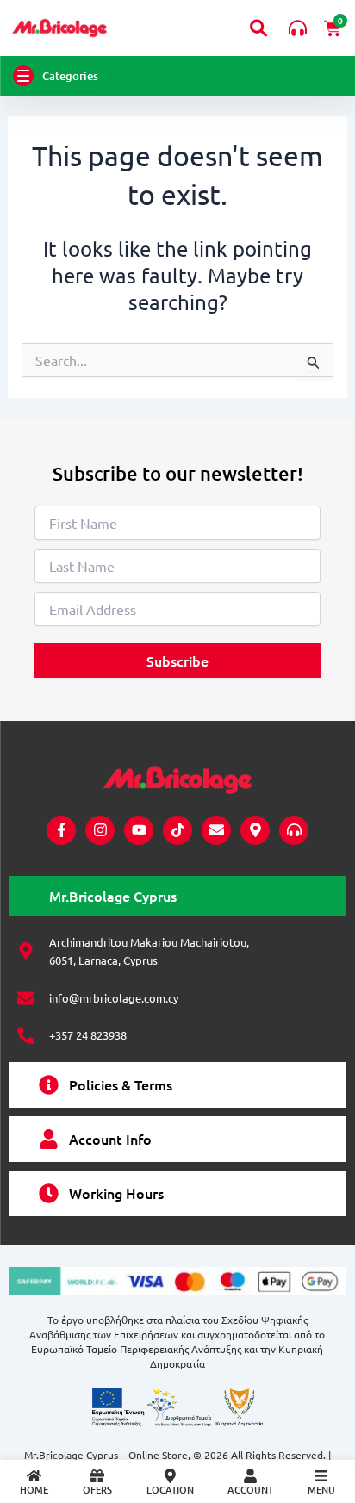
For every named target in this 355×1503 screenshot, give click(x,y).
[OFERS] (97, 1476)
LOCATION (170, 1489)
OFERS (97, 1489)
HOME (34, 1489)
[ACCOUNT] (250, 1476)
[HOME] (34, 1476)
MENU (321, 1489)
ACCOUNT (250, 1489)
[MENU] (321, 1476)
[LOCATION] (170, 1476)
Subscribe (177, 660)
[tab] (177, 896)
